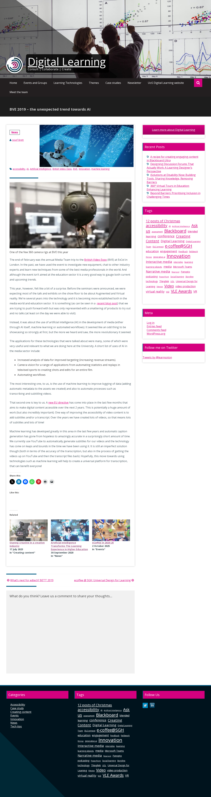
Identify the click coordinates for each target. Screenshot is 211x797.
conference (166, 236)
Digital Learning (67, 61)
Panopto (185, 271)
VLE (167, 291)
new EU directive (58, 402)
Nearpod (175, 272)
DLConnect (158, 246)
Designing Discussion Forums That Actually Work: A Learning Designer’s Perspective (170, 167)
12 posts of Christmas (163, 221)
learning (188, 262)
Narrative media (158, 271)
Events (14, 715)
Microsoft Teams (182, 266)
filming (149, 257)
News (14, 132)
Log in (150, 323)
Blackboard (175, 231)
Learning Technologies (68, 83)
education (152, 251)
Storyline (189, 276)
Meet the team (19, 92)
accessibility (19, 168)
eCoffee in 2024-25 (103, 542)
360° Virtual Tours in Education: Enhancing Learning (168, 187)
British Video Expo (62, 168)
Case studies (113, 83)
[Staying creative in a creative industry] (28, 530)
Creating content (20, 712)
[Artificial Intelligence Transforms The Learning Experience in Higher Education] (70, 530)
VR (195, 291)
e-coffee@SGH (178, 246)
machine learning (100, 168)
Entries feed (154, 326)
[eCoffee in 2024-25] (111, 530)
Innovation (84, 168)
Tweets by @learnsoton (157, 357)
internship (178, 262)
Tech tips (16, 726)
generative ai (159, 257)
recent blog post (107, 303)
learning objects (154, 266)
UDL (172, 281)
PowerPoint (164, 277)
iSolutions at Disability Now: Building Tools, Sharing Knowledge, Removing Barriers (171, 178)
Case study (17, 708)
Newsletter (134, 83)
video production (185, 286)
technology (152, 281)
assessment (157, 231)
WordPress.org (156, 333)
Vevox (160, 286)
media (168, 266)
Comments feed (156, 330)
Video (169, 285)
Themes (94, 83)
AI (28, 168)
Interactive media (159, 262)
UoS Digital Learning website (166, 83)
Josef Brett (18, 140)
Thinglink (164, 281)
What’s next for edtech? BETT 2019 (31, 580)
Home (13, 83)
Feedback (183, 251)
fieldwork (193, 251)
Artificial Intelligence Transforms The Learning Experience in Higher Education (69, 546)
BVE (75, 168)
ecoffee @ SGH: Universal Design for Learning (102, 580)
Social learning (177, 276)
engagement (168, 251)
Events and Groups (35, 83)
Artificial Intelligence (40, 168)
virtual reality (155, 291)
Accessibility (17, 704)
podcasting (152, 276)
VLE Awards (181, 291)
